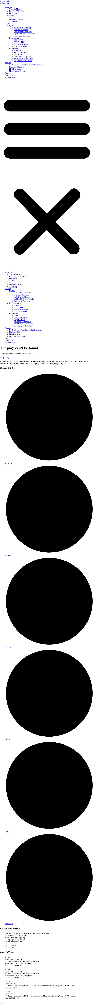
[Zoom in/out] (1, 1002)
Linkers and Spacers (16, 67)
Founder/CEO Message (17, 11)
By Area (12, 26)
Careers (7, 73)
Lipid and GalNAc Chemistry (24, 34)
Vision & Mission (15, 9)
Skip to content (5, 1)
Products (8, 63)
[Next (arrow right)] (3, 1004)
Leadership (13, 13)
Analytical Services (21, 44)
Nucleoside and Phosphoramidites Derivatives (25, 65)
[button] (47, 174)
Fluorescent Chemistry (22, 36)
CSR (11, 17)
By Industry (13, 48)
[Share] (5, 1002)
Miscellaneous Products (17, 71)
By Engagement (15, 38)
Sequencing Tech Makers (23, 61)
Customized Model (21, 46)
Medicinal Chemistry (21, 30)
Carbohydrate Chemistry (23, 32)
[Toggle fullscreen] (3, 1002)
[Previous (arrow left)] (1, 1004)
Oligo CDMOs (19, 54)
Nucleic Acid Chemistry (22, 28)
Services (8, 23)
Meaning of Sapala (16, 19)
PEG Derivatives (15, 69)
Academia (17, 50)
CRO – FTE (18, 40)
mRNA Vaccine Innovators (23, 59)
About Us (8, 7)
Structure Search (11, 77)
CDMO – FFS (19, 42)
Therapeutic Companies (22, 57)
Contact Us (9, 75)
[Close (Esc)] (8, 1002)
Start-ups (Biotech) (20, 52)
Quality (12, 15)
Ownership (13, 21)
